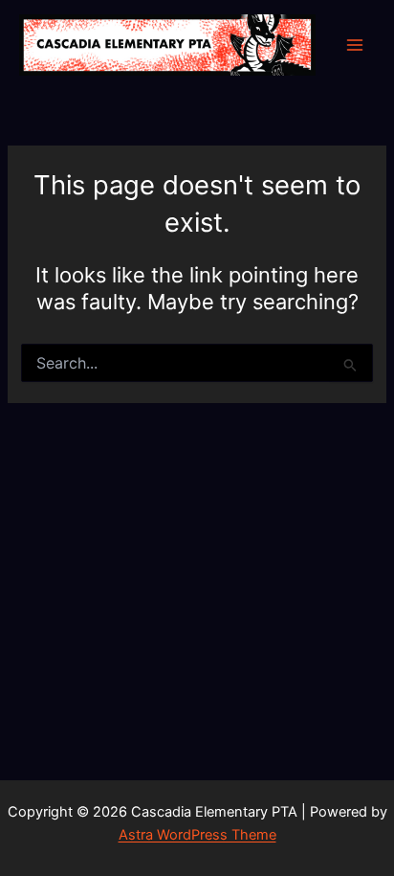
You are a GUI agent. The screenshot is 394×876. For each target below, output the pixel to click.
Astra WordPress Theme (197, 834)
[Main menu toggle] (355, 45)
